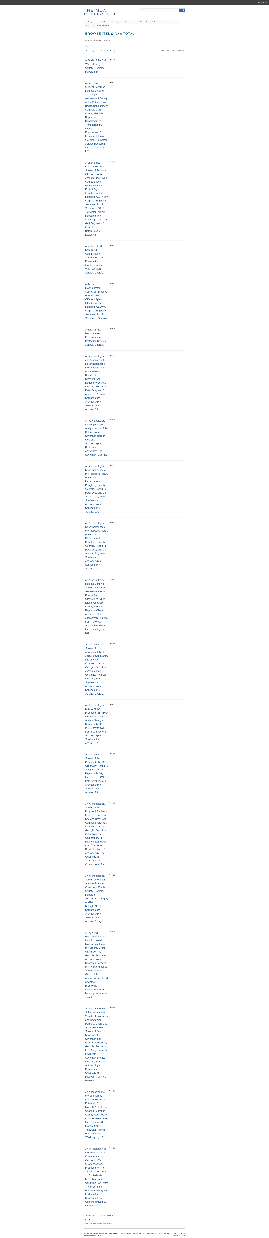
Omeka (183, 1235)
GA (114, 59)
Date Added (180, 51)
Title (168, 51)
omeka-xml (105, 1223)
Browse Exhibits (129, 22)
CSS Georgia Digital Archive (101, 25)
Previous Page (90, 51)
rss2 (110, 1223)
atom (86, 1223)
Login (257, 2)
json (100, 1223)
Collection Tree (156, 22)
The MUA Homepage (171, 22)
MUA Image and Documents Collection (97, 22)
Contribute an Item (143, 22)
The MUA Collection (100, 12)
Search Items (108, 40)
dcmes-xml (96, 1223)
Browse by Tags (116, 22)
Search (183, 10)
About (87, 25)
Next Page (110, 51)
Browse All (88, 40)
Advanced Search (180, 10)
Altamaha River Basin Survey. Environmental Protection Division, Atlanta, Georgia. (96, 337)
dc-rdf (90, 1223)
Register (264, 2)
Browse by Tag (98, 40)
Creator (174, 51)
